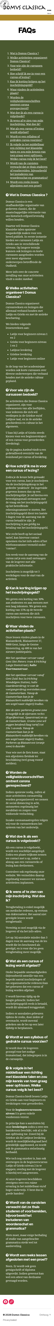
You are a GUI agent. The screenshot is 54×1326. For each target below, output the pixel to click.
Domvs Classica (20, 1314)
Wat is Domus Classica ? (24, 53)
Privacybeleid (10, 1320)
